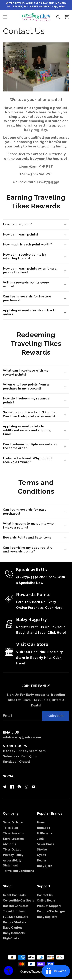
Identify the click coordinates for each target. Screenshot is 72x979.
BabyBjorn (44, 865)
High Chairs (11, 938)
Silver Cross (45, 844)
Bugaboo (43, 827)
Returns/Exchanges (51, 911)
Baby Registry (47, 916)
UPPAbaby (44, 833)
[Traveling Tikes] (36, 17)
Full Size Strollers (15, 916)
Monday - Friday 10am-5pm (24, 751)
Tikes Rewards (13, 833)
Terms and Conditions (18, 870)
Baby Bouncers (14, 933)
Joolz (40, 838)
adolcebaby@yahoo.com (22, 737)
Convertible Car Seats (18, 900)
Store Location (13, 838)
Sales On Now (13, 822)
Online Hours (46, 900)
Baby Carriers (13, 927)
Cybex (41, 854)
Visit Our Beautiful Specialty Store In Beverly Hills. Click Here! (39, 657)
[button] (5, 17)
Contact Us (45, 895)
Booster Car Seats (15, 905)
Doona (41, 860)
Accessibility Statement (12, 863)
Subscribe (56, 716)
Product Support (49, 905)
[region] (36, 5)
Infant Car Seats (14, 895)
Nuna (41, 822)
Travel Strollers (14, 911)
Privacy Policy (13, 854)
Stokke (42, 849)
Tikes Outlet (12, 849)
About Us (9, 844)
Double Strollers (14, 922)
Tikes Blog (10, 827)
